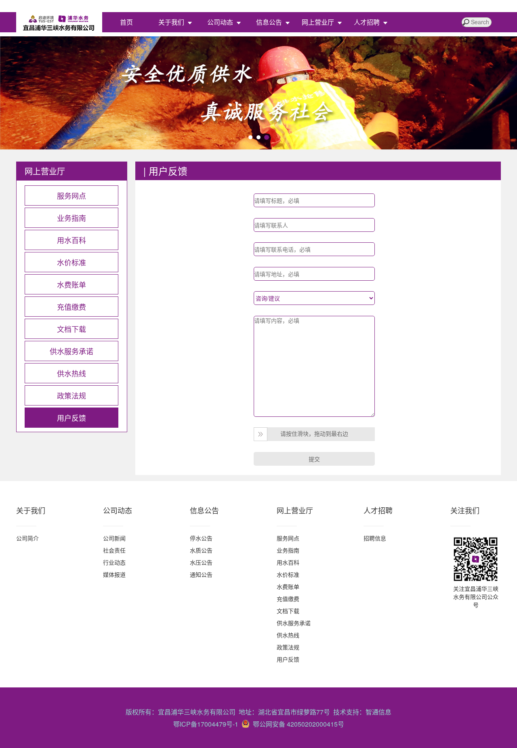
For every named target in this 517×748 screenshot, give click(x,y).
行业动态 (114, 562)
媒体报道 (114, 574)
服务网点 (288, 538)
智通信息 (378, 711)
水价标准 (288, 574)
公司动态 (220, 22)
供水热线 (288, 635)
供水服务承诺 (294, 623)
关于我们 (171, 22)
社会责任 (114, 550)
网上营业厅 (318, 22)
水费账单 (288, 586)
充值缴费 (288, 599)
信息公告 (269, 22)
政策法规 (288, 647)
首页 (126, 22)
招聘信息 (375, 538)
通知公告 (201, 574)
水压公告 (201, 562)
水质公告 (201, 550)
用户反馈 (288, 659)
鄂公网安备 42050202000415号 (297, 724)
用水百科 (288, 562)
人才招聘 (367, 22)
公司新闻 (114, 538)
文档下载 (288, 611)
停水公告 (201, 538)
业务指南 (288, 550)
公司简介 (27, 538)
